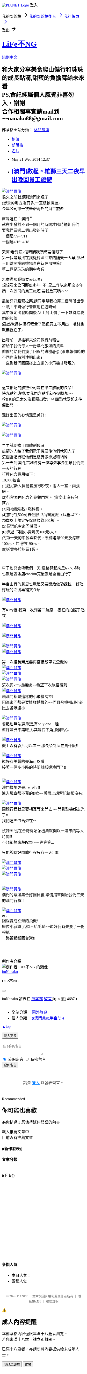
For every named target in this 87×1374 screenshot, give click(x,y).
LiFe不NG (19, 44)
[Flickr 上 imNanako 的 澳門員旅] (11, 191)
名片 (15, 151)
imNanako (10, 972)
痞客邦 (37, 999)
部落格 (17, 145)
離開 (28, 1364)
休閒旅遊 (41, 130)
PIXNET (22, 1296)
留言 (48, 999)
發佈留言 (10, 1065)
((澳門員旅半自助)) (48, 1018)
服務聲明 (52, 1301)
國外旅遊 (39, 1012)
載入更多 (10, 1036)
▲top (6, 1026)
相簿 (15, 139)
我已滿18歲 (12, 1364)
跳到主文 (9, 57)
